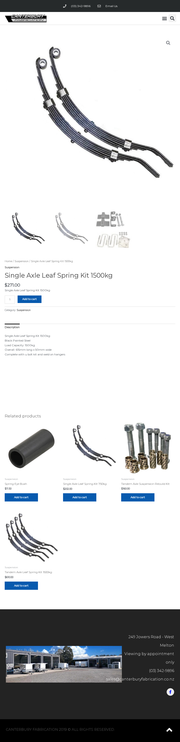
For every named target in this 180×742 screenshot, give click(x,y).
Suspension (22, 261)
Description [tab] (12, 327)
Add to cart (29, 299)
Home (8, 261)
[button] (165, 18)
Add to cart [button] (21, 497)
